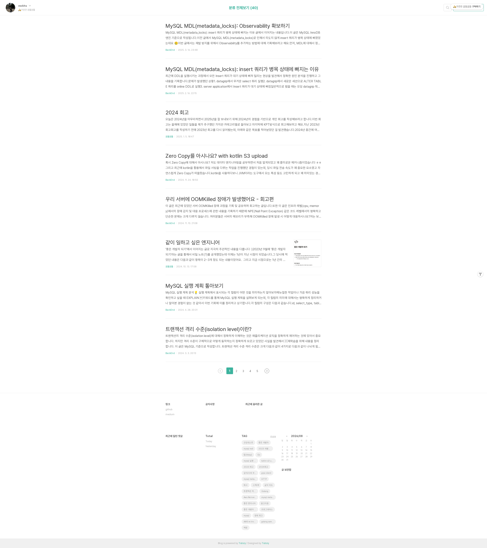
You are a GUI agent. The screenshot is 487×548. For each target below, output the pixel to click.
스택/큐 (256, 485)
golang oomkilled (268, 521)
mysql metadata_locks (251, 479)
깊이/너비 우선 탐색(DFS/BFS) (251, 473)
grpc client (266, 473)
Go (258, 455)
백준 (245, 528)
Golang (264, 491)
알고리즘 (265, 503)
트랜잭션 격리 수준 (251, 491)
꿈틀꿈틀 (169, 136)
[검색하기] (447, 7)
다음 (267, 371)
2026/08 (297, 436)
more (273, 436)
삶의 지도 (269, 485)
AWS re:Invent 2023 (251, 521)
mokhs (23, 5)
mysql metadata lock (268, 497)
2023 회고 (249, 467)
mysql (246, 515)
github (169, 409)
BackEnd (170, 50)
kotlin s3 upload (268, 461)
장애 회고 (259, 515)
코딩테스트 (248, 442)
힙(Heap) (248, 455)
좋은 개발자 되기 (251, 509)
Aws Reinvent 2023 (251, 497)
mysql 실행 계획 (251, 461)
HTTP (264, 479)
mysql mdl (248, 448)
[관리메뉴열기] (480, 274)
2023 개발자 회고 (266, 448)
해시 (245, 485)
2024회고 (263, 467)
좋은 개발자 (264, 442)
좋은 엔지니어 (250, 503)
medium (170, 414)
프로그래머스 (267, 509)
